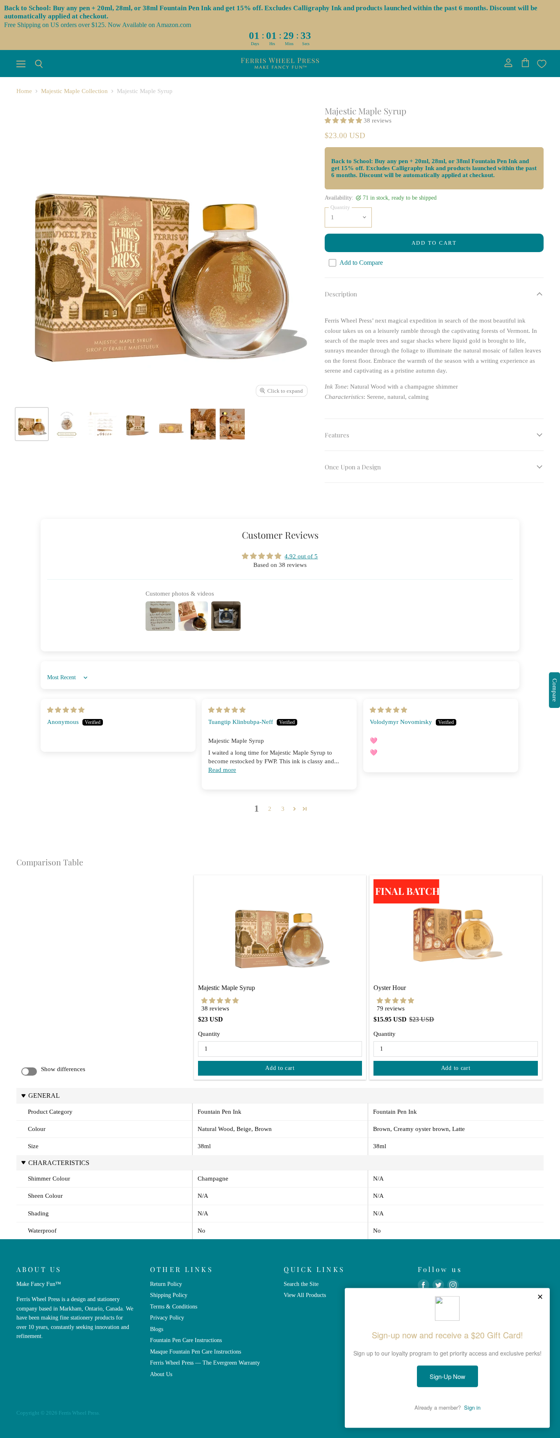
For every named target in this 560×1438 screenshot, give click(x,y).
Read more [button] (222, 770)
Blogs (156, 1329)
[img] (65, 710)
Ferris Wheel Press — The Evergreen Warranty (205, 1362)
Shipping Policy (168, 1295)
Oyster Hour (389, 987)
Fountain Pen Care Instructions (186, 1340)
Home (24, 91)
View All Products (305, 1295)
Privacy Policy (167, 1317)
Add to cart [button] (280, 1068)
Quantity (209, 1034)
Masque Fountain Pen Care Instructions (195, 1351)
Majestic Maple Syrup (226, 987)
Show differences (63, 1069)
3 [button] (283, 808)
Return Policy (166, 1284)
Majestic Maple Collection (74, 91)
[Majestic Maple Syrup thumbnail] (32, 424)
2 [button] (269, 808)
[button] (344, 120)
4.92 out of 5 (301, 556)
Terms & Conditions (173, 1306)
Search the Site (301, 1284)
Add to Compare (361, 262)
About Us (161, 1374)
